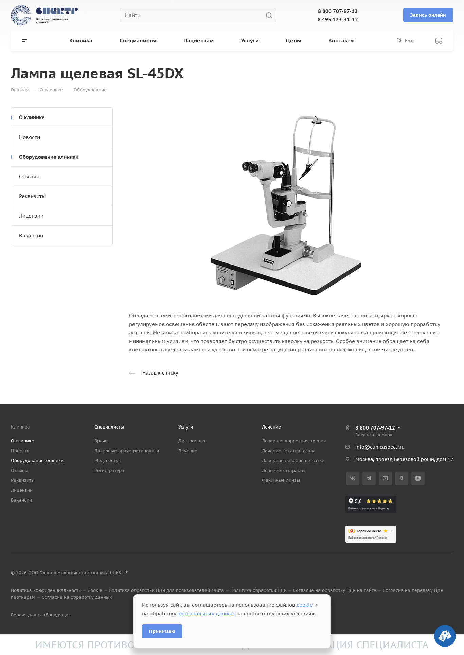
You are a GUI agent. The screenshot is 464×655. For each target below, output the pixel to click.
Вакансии (31, 235)
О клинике (32, 117)
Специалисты (109, 427)
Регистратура (109, 470)
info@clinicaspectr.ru (380, 447)
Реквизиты (32, 196)
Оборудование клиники (48, 156)
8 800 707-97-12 (338, 11)
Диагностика (192, 441)
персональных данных (206, 613)
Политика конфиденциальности (46, 590)
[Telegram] (369, 478)
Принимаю (162, 631)
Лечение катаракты (283, 470)
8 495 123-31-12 (338, 19)
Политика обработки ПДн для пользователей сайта (166, 590)
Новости (29, 137)
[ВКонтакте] (352, 478)
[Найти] (271, 15)
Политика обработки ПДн (258, 590)
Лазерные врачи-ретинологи (126, 451)
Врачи (101, 441)
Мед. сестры (108, 460)
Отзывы (29, 176)
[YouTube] (385, 478)
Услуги (185, 427)
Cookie (95, 590)
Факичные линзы (281, 480)
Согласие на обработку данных (77, 597)
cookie (305, 605)
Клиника (20, 427)
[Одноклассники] (401, 478)
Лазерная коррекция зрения (294, 441)
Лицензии (31, 216)
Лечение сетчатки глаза (289, 451)
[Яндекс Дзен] (418, 478)
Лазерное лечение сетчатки (293, 460)
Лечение (187, 451)
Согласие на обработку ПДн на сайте (334, 590)
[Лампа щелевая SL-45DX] (291, 202)
